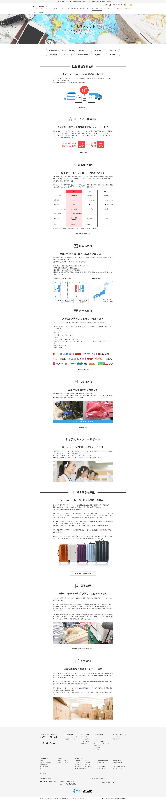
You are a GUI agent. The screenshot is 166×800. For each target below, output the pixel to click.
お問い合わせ (43, 773)
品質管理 (98, 55)
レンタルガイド (97, 737)
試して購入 (96, 749)
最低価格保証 (83, 50)
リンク (41, 769)
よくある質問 (97, 747)
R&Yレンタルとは (117, 737)
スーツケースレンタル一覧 (71, 737)
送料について (83, 107)
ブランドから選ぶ (85, 739)
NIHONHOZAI (100, 769)
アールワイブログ (44, 766)
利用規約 (42, 798)
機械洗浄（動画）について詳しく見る (83, 648)
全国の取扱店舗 (62, 760)
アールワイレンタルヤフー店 (82, 764)
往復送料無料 (53, 50)
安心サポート (68, 55)
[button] (77, 791)
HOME (41, 760)
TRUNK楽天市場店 (79, 769)
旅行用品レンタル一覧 (70, 739)
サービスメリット (98, 739)
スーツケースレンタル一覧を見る (83, 573)
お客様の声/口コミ (44, 764)
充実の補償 (53, 55)
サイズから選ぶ (84, 737)
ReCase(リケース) (116, 769)
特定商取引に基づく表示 (68, 798)
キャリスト (99, 762)
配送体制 (113, 55)
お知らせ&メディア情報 (45, 762)
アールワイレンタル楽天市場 (82, 762)
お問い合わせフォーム (108, 782)
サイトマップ (43, 771)
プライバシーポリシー (82, 798)
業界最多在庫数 (83, 55)
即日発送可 (97, 50)
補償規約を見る (83, 427)
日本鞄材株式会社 (116, 762)
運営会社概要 (116, 739)
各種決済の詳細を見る (83, 369)
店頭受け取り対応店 (63, 762)
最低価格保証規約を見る (83, 233)
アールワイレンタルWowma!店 (82, 766)
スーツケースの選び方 (99, 741)
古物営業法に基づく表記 (53, 798)
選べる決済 (112, 50)
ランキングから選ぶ (85, 741)
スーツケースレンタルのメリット (101, 743)
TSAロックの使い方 (98, 745)
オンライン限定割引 (68, 50)
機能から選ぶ (84, 743)
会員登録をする (83, 152)
